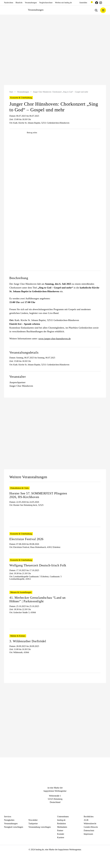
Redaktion (61, 823)
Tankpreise (33, 823)
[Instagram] (55, 807)
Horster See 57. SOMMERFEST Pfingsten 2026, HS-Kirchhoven (38, 495)
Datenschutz (89, 830)
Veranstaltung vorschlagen (39, 827)
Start (11, 92)
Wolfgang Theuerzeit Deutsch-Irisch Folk (37, 565)
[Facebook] (50, 807)
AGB (86, 820)
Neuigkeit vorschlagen (13, 827)
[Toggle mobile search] (96, 10)
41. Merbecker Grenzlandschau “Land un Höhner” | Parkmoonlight (37, 599)
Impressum (88, 834)
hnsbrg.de (61, 820)
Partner (60, 830)
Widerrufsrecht (90, 823)
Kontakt (60, 834)
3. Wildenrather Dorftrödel (27, 641)
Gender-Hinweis (91, 827)
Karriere (60, 837)
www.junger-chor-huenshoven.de (54, 338)
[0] (90, 2)
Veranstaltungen (23, 92)
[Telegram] (59, 807)
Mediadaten (62, 827)
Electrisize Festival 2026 (26, 539)
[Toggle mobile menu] (103, 10)
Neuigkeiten (9, 820)
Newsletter (33, 820)
